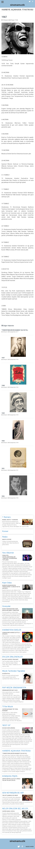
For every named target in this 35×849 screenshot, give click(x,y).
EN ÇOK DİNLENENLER (12, 657)
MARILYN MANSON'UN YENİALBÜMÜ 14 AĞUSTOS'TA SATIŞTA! (11, 587)
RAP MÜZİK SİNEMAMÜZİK (14, 687)
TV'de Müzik (7, 706)
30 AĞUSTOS (6, 673)
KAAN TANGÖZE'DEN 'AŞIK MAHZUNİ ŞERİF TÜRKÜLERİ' (10, 609)
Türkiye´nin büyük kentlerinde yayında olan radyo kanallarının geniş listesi (10, 543)
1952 (3, 496)
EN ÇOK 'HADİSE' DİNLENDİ (10, 659)
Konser (5, 531)
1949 (3, 413)
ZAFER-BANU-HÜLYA (8, 811)
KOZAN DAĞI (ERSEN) (8, 728)
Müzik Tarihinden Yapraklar (13, 671)
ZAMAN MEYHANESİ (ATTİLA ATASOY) (11, 633)
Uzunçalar (6, 606)
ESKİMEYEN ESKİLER (11, 630)
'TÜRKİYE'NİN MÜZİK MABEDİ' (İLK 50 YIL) (14, 330)
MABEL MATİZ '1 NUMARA (10, 519)
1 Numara (6, 517)
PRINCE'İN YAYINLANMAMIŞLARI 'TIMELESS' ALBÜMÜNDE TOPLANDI (9, 558)
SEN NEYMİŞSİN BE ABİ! (13, 793)
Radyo (5, 537)
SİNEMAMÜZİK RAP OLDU (10, 690)
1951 (3, 468)
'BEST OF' (6, 725)
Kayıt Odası (7, 583)
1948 (3, 385)
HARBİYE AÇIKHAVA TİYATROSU (16, 751)
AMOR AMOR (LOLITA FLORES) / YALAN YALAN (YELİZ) (11, 779)
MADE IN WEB (30, 846)
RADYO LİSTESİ (6, 539)
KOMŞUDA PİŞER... (10, 776)
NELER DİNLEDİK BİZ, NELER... (15, 808)
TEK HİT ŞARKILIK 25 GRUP (10, 795)
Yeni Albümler (8, 553)
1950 (3, 441)
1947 (3, 358)
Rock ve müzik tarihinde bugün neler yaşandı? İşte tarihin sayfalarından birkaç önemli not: (10, 677)
